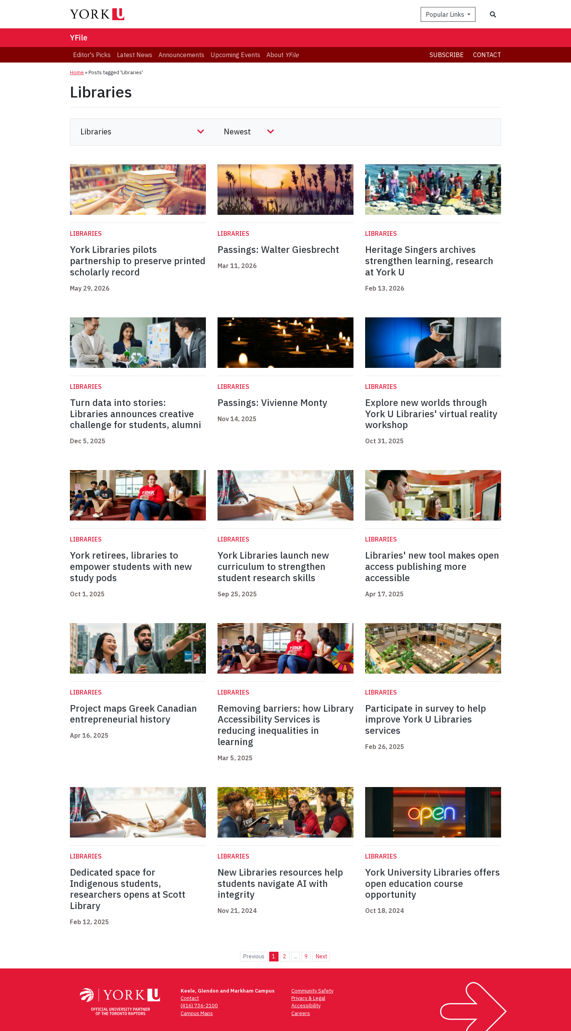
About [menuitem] (282, 55)
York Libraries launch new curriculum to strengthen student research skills (273, 566)
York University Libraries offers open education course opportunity (432, 883)
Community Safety (312, 990)
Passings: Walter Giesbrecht (278, 249)
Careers (300, 1013)
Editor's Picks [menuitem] (92, 55)
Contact (487, 55)
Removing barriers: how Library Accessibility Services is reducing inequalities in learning (285, 725)
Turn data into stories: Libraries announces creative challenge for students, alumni (135, 413)
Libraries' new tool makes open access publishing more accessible (432, 566)
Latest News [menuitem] (134, 55)
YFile (78, 37)
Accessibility (305, 1005)
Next (321, 956)
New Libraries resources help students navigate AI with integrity (280, 883)
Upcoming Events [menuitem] (235, 55)
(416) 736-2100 (199, 1005)
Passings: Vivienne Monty (272, 402)
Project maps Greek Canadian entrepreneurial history (133, 714)
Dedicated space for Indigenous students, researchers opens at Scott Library (127, 889)
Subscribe (447, 55)
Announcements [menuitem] (181, 55)
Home (77, 72)
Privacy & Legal (308, 998)
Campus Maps (197, 1013)
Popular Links (446, 14)
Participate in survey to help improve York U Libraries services (425, 719)
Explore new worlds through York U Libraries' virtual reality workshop (431, 413)
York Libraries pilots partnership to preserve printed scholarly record (137, 260)
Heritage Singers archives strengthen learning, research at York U (429, 260)
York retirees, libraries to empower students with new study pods (131, 566)
